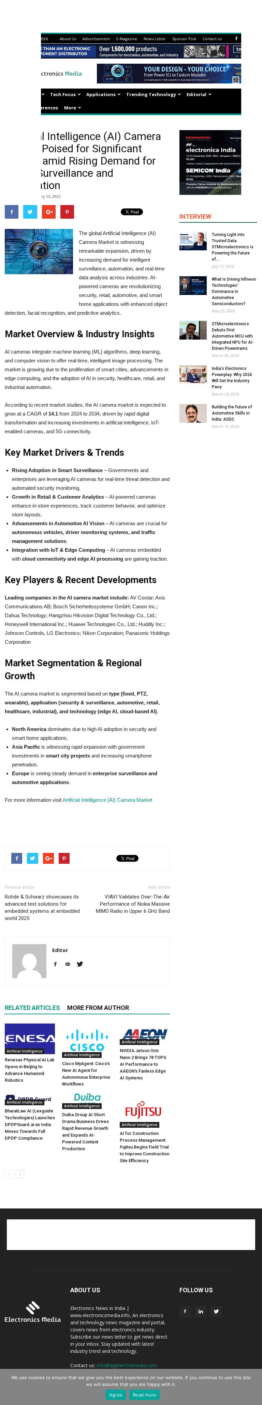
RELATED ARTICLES (32, 1007)
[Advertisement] (87, 823)
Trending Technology (151, 94)
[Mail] (70, 964)
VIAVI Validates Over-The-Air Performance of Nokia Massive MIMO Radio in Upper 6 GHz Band (133, 904)
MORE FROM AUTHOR (98, 1007)
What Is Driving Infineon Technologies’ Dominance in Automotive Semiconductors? (234, 291)
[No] (253, 1387)
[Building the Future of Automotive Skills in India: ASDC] (193, 413)
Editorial (196, 94)
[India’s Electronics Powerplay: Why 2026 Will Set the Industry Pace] (193, 374)
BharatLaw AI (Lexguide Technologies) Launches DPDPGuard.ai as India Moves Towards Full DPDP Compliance (30, 1124)
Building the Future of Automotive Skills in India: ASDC (232, 413)
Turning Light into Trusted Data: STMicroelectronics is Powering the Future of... (232, 247)
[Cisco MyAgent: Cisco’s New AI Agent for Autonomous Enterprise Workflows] (87, 1041)
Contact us (212, 38)
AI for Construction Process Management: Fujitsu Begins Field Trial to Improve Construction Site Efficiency (144, 1147)
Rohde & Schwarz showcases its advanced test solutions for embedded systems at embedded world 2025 (42, 907)
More (70, 108)
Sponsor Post (184, 38)
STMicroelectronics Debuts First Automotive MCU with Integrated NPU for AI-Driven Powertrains (233, 336)
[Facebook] (236, 38)
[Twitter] (82, 964)
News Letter (155, 38)
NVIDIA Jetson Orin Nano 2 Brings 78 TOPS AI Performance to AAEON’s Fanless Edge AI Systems (143, 1064)
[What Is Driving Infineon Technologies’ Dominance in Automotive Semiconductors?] (193, 285)
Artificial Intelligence (24, 1051)
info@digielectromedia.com (127, 1365)
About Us (68, 38)
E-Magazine (126, 38)
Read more (144, 1395)
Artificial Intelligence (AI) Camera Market (107, 800)
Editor (60, 950)
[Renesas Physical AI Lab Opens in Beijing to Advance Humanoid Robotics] (30, 1039)
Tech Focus (63, 94)
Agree (115, 1395)
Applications (101, 94)
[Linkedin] (200, 1311)
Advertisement (96, 38)
